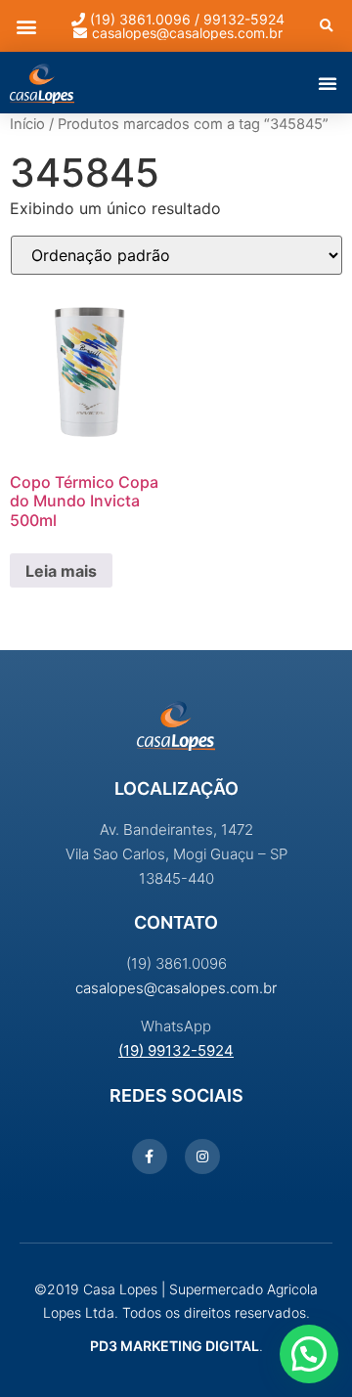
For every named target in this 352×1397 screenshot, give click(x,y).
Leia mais (61, 571)
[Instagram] (202, 1156)
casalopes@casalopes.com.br (176, 988)
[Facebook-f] (149, 1156)
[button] (26, 26)
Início (27, 124)
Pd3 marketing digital (174, 1345)
